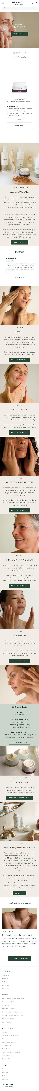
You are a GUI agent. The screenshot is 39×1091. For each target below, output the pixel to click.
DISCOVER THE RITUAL (19, 360)
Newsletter (5, 1069)
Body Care (5, 981)
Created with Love (7, 1055)
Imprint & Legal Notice (8, 1002)
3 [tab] (19, 277)
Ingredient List (6, 1059)
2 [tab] (17, 277)
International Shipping (8, 1008)
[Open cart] (36, 3)
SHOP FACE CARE (19, 34)
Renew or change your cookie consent (13, 998)
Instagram (5, 1072)
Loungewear (5, 985)
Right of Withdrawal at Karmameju (12, 1012)
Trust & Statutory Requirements (11, 1052)
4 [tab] (21, 277)
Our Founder (5, 1039)
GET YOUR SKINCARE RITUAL (19, 798)
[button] (11, 106)
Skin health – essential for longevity (17, 935)
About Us (4, 1032)
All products (5, 975)
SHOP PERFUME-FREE (19, 742)
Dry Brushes (5, 988)
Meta (3, 1075)
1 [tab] (15, 277)
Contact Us (5, 1005)
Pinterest (5, 1079)
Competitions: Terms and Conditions (12, 1015)
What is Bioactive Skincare (9, 1042)
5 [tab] (23, 277)
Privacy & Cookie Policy (9, 1018)
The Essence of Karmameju (10, 1035)
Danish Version (6, 1022)
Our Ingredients (6, 1045)
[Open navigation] (3, 3)
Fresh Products (6, 1049)
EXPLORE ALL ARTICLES (19, 958)
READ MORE (19, 893)
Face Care (5, 978)
